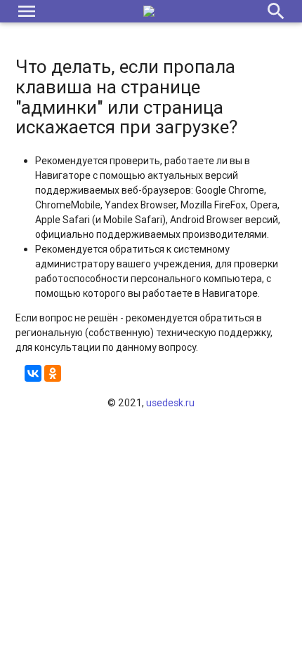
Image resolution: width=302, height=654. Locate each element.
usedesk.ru (170, 402)
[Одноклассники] (52, 373)
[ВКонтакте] (33, 373)
